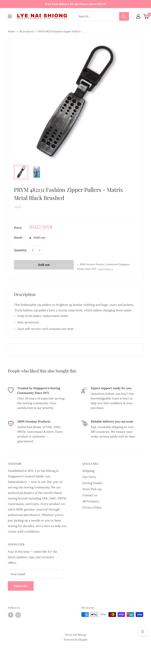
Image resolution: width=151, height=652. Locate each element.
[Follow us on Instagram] (18, 615)
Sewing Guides (92, 483)
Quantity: (20, 250)
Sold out (44, 265)
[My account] (138, 16)
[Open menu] (10, 16)
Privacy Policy (92, 507)
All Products (90, 501)
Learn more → (105, 268)
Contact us (89, 495)
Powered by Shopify (75, 639)
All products (26, 31)
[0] (146, 16)
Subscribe (21, 586)
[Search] (124, 16)
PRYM (17, 207)
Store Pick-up (91, 489)
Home (11, 31)
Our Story (89, 477)
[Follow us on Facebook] (10, 615)
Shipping (88, 471)
